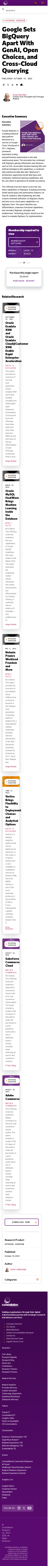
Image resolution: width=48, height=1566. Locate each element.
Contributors (7, 1435)
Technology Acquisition (11, 1463)
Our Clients (10, 1396)
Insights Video (8, 1487)
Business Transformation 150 (14, 1506)
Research (10, 10)
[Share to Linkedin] (12, 85)
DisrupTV (6, 1481)
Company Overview (14, 1393)
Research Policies (9, 1441)
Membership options (18, 242)
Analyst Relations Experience (14, 1539)
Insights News (8, 1555)
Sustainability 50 (9, 1518)
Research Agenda (9, 1426)
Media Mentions (12, 1399)
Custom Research (9, 1460)
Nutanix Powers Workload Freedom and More (11, 661)
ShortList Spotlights (10, 1490)
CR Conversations (9, 1493)
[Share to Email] (17, 85)
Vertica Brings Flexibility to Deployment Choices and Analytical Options (13, 810)
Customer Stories (9, 1558)
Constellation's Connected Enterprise (17, 1530)
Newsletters (7, 1561)
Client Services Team (14, 1408)
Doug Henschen (19, 95)
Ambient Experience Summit (14, 1542)
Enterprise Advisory (10, 1468)
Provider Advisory (9, 1457)
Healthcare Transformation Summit (16, 1536)
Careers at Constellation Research (20, 1402)
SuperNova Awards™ (10, 1509)
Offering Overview (15, 20)
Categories (11, 1348)
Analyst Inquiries (9, 1454)
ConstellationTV (8, 1484)
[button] (3, 85)
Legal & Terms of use (14, 1411)
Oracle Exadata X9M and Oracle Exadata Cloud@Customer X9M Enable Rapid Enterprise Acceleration (16, 342)
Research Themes (9, 1438)
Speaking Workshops (11, 1466)
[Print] (21, 85)
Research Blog (8, 1429)
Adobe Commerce (12, 1097)
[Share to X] (8, 85)
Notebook (6, 1564)
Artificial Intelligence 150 (12, 1515)
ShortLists (6, 1432)
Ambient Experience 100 (12, 1512)
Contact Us (10, 1405)
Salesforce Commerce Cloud (12, 962)
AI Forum (5, 1533)
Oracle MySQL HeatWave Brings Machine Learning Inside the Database (12, 504)
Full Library (6, 1423)
